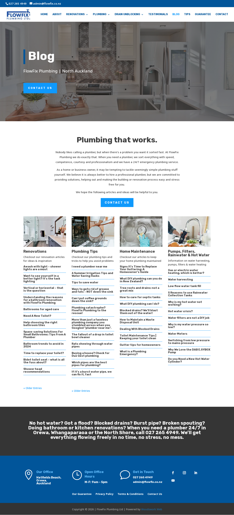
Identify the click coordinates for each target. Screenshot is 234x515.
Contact (222, 14)
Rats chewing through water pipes (92, 345)
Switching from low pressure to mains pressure (189, 342)
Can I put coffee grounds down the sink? (89, 300)
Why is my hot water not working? (185, 303)
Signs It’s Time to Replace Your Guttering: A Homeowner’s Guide (138, 269)
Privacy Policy (105, 494)
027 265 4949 (162, 432)
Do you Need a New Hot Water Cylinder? (189, 360)
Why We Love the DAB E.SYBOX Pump (189, 351)
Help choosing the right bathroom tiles (40, 324)
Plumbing (99, 14)
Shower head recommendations (36, 370)
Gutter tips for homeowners (140, 344)
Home (44, 14)
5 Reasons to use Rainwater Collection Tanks (188, 294)
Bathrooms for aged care (41, 309)
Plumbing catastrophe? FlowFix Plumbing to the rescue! (89, 310)
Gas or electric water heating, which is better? (186, 272)
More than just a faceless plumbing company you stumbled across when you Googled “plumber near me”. (91, 324)
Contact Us (40, 88)
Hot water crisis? (180, 311)
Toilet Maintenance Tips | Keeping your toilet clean (138, 337)
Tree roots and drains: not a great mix (139, 289)
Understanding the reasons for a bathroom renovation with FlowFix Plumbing (43, 300)
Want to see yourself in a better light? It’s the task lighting (41, 278)
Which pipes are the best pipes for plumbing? (89, 364)
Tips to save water (85, 282)
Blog (176, 14)
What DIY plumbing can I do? (139, 303)
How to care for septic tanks (140, 297)
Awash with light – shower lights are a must (42, 268)
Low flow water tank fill (184, 286)
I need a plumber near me (89, 266)
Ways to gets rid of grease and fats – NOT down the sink (92, 290)
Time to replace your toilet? (43, 353)
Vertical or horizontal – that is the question (43, 289)
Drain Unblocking (127, 14)
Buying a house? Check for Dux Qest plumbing (91, 354)
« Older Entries (32, 388)
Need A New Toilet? (37, 315)
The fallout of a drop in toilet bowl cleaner (93, 336)
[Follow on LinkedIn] (196, 473)
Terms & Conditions (131, 494)
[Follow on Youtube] (173, 480)
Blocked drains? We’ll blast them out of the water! (139, 312)
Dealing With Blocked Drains (140, 329)
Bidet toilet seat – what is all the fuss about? (44, 361)
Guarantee (203, 14)
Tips (187, 14)
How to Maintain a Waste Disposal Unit (137, 321)
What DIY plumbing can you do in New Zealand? (141, 280)
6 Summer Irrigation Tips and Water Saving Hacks (92, 274)
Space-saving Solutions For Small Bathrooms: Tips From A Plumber (44, 334)
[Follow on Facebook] (173, 473)
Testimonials (158, 14)
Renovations (75, 14)
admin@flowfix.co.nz (147, 482)
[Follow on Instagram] (184, 473)
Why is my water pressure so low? (188, 326)
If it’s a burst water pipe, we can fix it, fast (92, 373)
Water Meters (177, 333)
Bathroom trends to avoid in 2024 (43, 345)
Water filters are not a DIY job (189, 317)
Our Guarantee (82, 494)
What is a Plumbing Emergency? (133, 353)
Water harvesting (180, 279)
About (57, 14)
